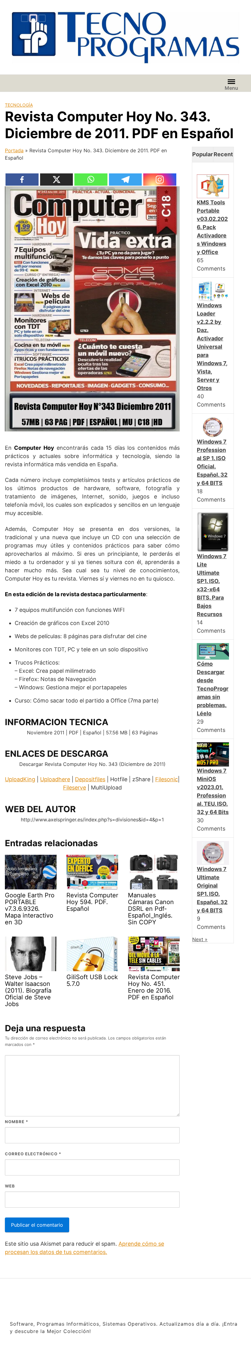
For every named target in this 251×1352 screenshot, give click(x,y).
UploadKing (20, 779)
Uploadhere (55, 779)
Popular (202, 154)
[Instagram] (160, 179)
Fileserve (74, 787)
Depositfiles (90, 779)
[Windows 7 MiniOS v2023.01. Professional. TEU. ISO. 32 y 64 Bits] (213, 754)
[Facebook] (22, 179)
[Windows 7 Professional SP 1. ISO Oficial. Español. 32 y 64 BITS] (213, 426)
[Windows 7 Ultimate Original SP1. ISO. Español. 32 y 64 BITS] (213, 852)
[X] (56, 179)
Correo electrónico (33, 1153)
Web (10, 1185)
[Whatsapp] (91, 179)
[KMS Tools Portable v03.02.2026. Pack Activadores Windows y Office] (213, 186)
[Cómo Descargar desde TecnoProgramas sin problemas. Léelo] (213, 651)
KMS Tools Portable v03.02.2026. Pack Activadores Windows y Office (212, 227)
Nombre (16, 1121)
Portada (14, 150)
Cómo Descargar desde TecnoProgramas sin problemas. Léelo (212, 689)
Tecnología (19, 105)
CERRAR (238, 1305)
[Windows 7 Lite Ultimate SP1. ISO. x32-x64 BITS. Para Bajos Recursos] (213, 531)
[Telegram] (125, 179)
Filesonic (166, 779)
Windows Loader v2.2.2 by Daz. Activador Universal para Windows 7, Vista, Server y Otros (212, 346)
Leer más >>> (202, 1340)
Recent (223, 154)
